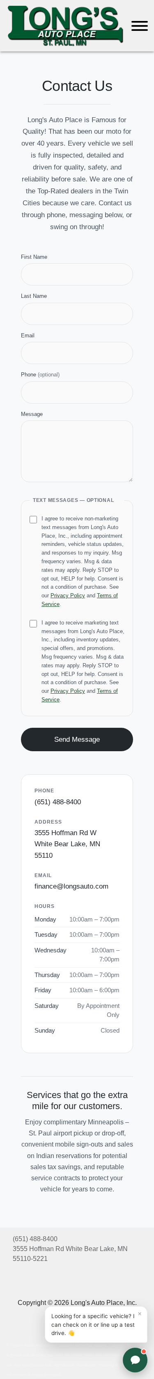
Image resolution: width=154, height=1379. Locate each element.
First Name (34, 257)
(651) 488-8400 (57, 802)
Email (27, 335)
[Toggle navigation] (139, 25)
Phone (40, 374)
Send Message (77, 739)
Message (32, 414)
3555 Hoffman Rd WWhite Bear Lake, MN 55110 (67, 844)
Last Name (34, 296)
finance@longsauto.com (71, 886)
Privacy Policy (68, 595)
